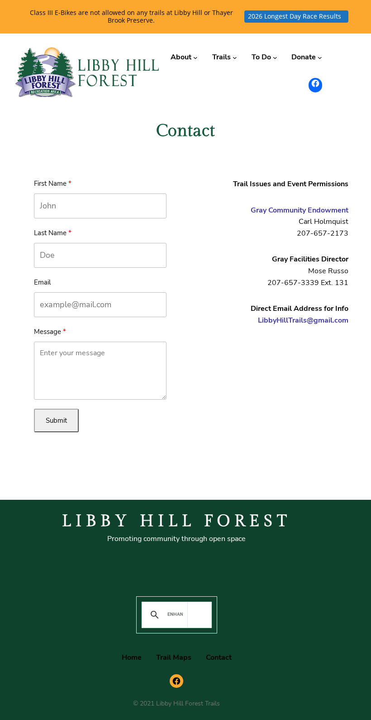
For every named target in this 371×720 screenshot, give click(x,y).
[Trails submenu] (235, 57)
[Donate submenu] (320, 57)
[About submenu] (195, 57)
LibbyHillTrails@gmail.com (303, 320)
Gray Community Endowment (299, 210)
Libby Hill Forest (176, 521)
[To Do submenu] (275, 57)
